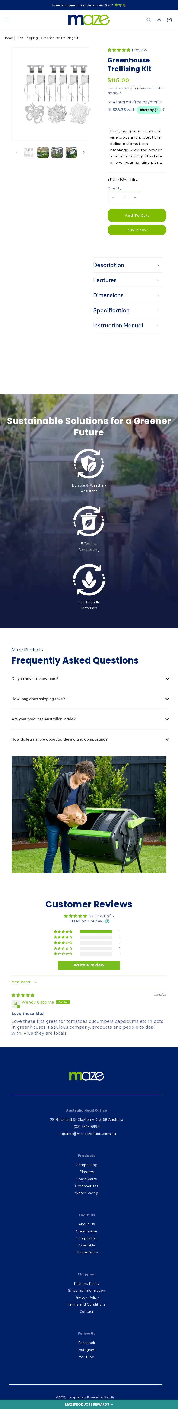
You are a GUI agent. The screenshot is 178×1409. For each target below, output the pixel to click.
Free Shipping (27, 38)
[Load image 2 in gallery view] (43, 152)
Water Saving (86, 1193)
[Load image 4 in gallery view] (71, 152)
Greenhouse (86, 1231)
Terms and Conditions (86, 1304)
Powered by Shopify (101, 1397)
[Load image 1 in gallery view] (29, 152)
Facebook (86, 1343)
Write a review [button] (89, 965)
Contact (87, 1312)
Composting (86, 1165)
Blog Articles (87, 1252)
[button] (89, 1404)
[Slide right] (84, 152)
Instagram (86, 1350)
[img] (23, 995)
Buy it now (137, 230)
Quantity (114, 188)
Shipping (137, 88)
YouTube (86, 1357)
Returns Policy (86, 1284)
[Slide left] (17, 152)
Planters (86, 1172)
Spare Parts (86, 1179)
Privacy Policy (86, 1297)
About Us (87, 1224)
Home (8, 38)
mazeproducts (76, 1397)
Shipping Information (86, 1290)
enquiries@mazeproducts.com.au (86, 1134)
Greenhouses (86, 1186)
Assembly (86, 1245)
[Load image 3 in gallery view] (57, 152)
